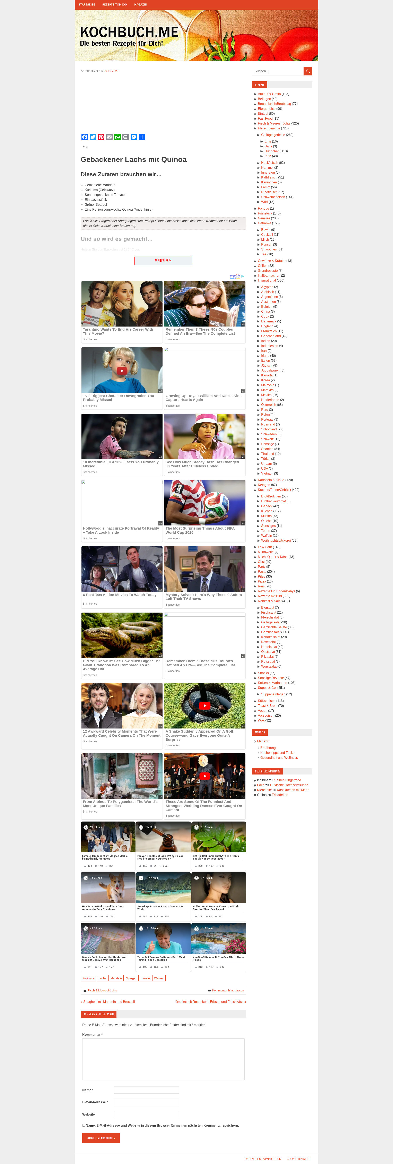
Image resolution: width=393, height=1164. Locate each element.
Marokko (267, 390)
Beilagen (264, 99)
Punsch (266, 244)
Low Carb (265, 547)
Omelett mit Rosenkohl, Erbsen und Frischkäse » (210, 1001)
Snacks (263, 673)
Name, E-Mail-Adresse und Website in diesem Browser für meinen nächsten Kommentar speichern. (162, 1125)
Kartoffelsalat (270, 637)
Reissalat (268, 661)
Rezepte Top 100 (114, 5)
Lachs (102, 978)
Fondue (263, 208)
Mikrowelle (266, 552)
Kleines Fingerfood (287, 780)
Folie (260, 785)
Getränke (264, 223)
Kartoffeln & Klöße (271, 480)
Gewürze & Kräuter (272, 261)
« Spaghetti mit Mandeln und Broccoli (108, 1001)
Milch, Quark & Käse (273, 557)
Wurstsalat (269, 666)
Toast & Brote (267, 705)
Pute (267, 156)
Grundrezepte (268, 270)
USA (264, 468)
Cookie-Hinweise (299, 1159)
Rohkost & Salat (269, 601)
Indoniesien (269, 346)
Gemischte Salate (274, 627)
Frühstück (265, 213)
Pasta (262, 571)
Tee (264, 254)
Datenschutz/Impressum (263, 1159)
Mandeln (116, 978)
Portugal (267, 419)
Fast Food (265, 118)
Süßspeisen (267, 701)
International (267, 280)
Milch (265, 239)
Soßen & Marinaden (272, 683)
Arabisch (267, 292)
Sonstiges (268, 526)
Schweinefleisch (273, 197)
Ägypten (267, 287)
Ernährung (268, 748)
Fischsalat (268, 612)
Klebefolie (264, 790)
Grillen (263, 265)
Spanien (267, 449)
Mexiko (266, 395)
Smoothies (269, 249)
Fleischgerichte (269, 128)
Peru (264, 409)
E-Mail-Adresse (95, 1102)
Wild (264, 202)
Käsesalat (268, 642)
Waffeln (266, 535)
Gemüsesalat (270, 632)
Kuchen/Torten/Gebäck (274, 490)
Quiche (266, 521)
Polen (265, 414)
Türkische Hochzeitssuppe (289, 785)
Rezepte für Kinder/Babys (276, 591)
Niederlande (270, 400)
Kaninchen (269, 182)
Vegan (262, 710)
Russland (268, 424)
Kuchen (266, 511)
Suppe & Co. (267, 687)
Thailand (267, 454)
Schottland (269, 429)
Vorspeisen (266, 715)
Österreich (268, 404)
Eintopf (263, 113)
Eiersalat (267, 607)
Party (261, 566)
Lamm (265, 187)
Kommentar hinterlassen (228, 990)
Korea (265, 380)
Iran (264, 350)
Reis (261, 586)
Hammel (267, 167)
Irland (265, 355)
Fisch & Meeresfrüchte (102, 990)
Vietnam (267, 473)
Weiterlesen (163, 260)
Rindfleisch (269, 192)
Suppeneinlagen (273, 694)
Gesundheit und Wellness (279, 757)
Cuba (265, 316)
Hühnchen (272, 151)
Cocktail (267, 234)
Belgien (266, 306)
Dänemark (268, 321)
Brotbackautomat (273, 501)
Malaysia (267, 385)
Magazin (140, 5)
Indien (265, 341)
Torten (265, 530)
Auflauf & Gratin (269, 94)
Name (87, 1090)
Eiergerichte (267, 108)
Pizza (262, 581)
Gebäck (266, 506)
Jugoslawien (270, 370)
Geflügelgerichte (273, 135)
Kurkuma (88, 978)
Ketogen (264, 485)
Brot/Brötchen (271, 496)
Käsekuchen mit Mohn (293, 790)
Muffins (266, 516)
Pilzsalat (267, 656)
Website (88, 1114)
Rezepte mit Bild (270, 596)
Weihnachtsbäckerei (276, 540)
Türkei (265, 458)
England (267, 326)
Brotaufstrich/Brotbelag (274, 104)
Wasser (159, 978)
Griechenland (271, 336)
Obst (261, 561)
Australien (268, 301)
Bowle (265, 229)
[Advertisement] (163, 101)
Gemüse (264, 218)
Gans (268, 146)
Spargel (131, 978)
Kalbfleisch (269, 177)
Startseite (86, 5)
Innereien (268, 172)
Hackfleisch (269, 162)
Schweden (269, 434)
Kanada (267, 375)
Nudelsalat (269, 647)
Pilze (261, 576)
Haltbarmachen (269, 275)
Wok (261, 720)
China (265, 311)
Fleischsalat (270, 617)
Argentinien (269, 297)
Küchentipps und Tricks (277, 752)
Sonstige (267, 444)
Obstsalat (268, 651)
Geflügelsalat (270, 622)
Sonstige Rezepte (271, 678)
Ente (267, 141)
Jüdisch (266, 365)
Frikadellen (280, 795)
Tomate (145, 978)
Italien (265, 360)
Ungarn (266, 463)
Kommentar (92, 1034)
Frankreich (269, 331)
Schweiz (267, 439)
